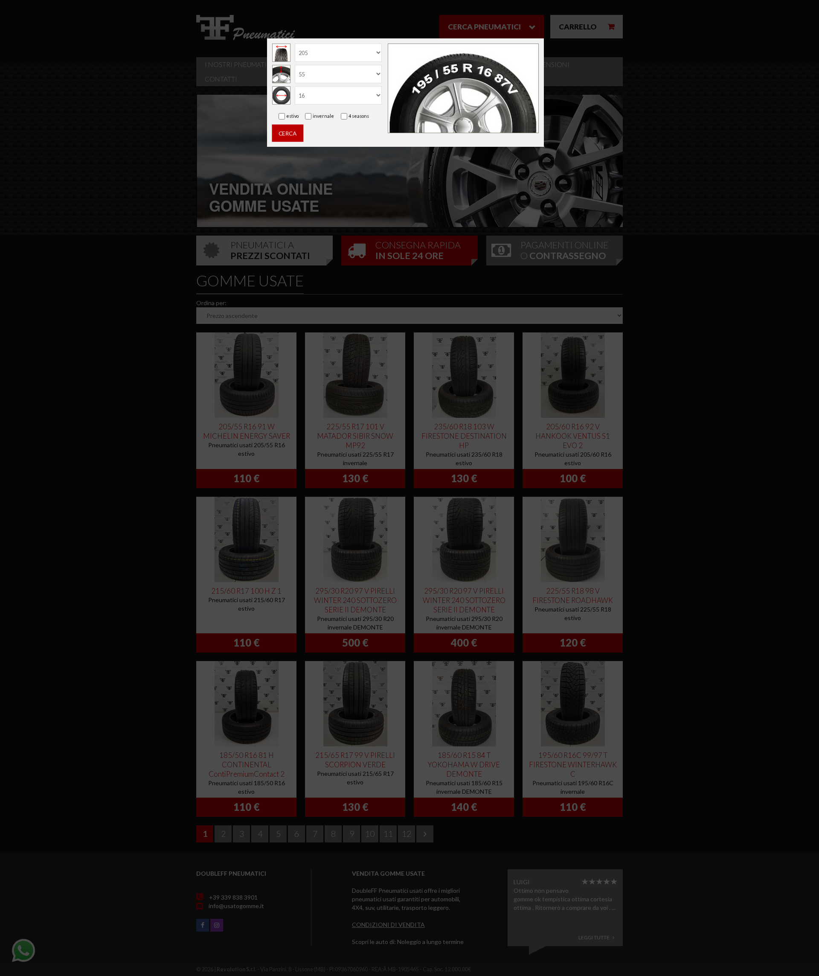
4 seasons (359, 116)
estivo (292, 116)
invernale (323, 116)
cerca (287, 133)
